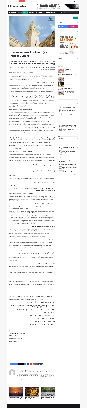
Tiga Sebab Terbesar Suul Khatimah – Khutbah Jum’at (31, 398)
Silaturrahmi (68, 69)
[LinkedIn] (25, 364)
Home (11, 48)
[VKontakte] (36, 364)
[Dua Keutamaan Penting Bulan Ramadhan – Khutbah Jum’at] (16, 391)
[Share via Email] (39, 364)
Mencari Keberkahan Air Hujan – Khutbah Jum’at (48, 398)
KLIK (21, 338)
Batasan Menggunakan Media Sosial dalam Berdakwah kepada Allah (70, 93)
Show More (68, 98)
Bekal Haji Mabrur (69, 77)
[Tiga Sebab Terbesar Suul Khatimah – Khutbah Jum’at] (32, 391)
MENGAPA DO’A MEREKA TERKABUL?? (65, 88)
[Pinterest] (31, 364)
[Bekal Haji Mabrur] (61, 79)
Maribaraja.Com (27, 405)
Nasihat (19, 12)
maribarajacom (17, 341)
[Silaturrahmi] (61, 71)
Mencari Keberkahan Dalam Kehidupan (32, 1)
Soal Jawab (31, 12)
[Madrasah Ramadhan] (61, 84)
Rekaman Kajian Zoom (50, 12)
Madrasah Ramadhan (70, 83)
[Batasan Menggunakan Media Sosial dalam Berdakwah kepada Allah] (61, 93)
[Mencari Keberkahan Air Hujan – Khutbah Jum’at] (48, 391)
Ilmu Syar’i (13, 12)
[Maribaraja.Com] (17, 6)
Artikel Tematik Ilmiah (40, 12)
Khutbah (25, 12)
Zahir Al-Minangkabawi (13, 335)
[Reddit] (34, 364)
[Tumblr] (28, 364)
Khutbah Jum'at (15, 48)
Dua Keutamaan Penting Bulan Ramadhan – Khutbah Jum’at (15, 398)
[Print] (42, 364)
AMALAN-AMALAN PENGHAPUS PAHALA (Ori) (67, 74)
